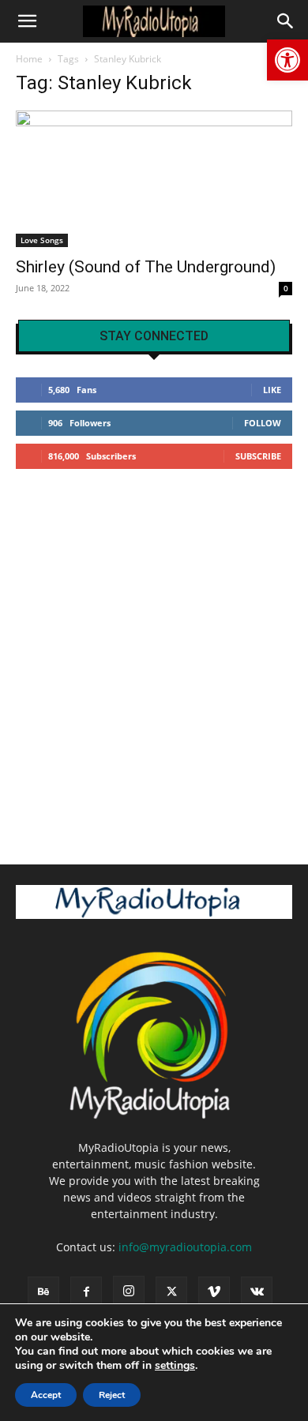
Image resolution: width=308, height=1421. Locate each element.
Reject (112, 1395)
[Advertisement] (154, 660)
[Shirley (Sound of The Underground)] (154, 179)
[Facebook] (86, 1292)
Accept (46, 1395)
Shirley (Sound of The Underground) (146, 266)
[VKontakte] (256, 1292)
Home (29, 59)
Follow (262, 423)
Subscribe (258, 456)
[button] (287, 60)
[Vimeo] (214, 1292)
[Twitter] (171, 1292)
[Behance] (43, 1292)
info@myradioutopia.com (185, 1246)
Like (272, 390)
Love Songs (42, 240)
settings (175, 1366)
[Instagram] (129, 1291)
